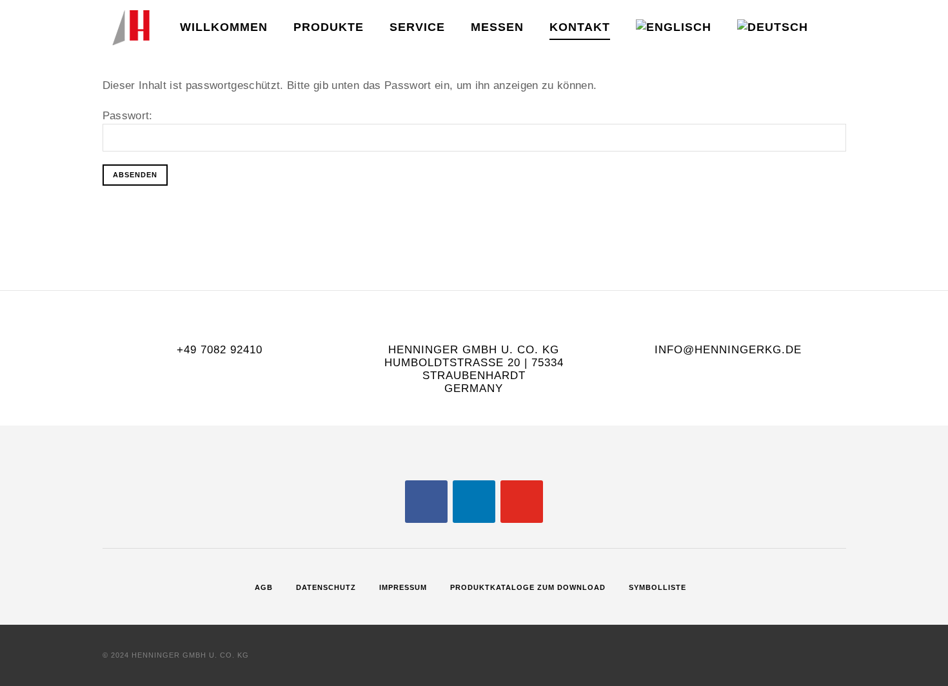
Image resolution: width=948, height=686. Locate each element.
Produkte (328, 27)
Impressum (403, 587)
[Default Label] (474, 500)
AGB (264, 587)
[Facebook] (426, 500)
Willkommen (224, 27)
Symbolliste (657, 587)
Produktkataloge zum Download (528, 587)
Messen (497, 27)
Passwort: (128, 116)
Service (417, 27)
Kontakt (579, 27)
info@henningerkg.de (728, 350)
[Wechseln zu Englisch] (673, 28)
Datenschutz (326, 587)
